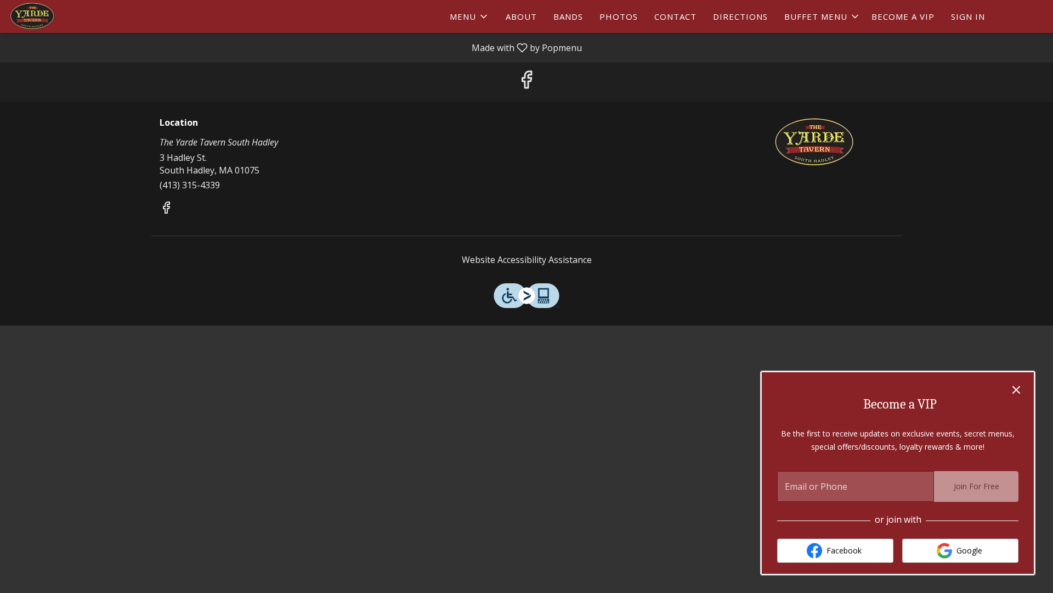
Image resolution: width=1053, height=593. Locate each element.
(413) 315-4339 (190, 185)
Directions (740, 16)
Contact (675, 16)
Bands (568, 16)
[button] (469, 16)
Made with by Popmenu (295, 47)
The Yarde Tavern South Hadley (814, 142)
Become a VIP (903, 16)
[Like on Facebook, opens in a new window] (526, 82)
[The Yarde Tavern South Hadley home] (58, 16)
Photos (618, 16)
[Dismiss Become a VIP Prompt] (1016, 390)
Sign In (968, 16)
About (521, 16)
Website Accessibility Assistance (527, 260)
